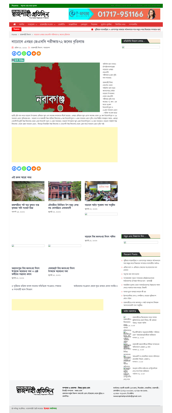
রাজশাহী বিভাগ (36, 47)
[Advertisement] (65, 144)
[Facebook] (14, 53)
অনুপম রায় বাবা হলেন (29, 6)
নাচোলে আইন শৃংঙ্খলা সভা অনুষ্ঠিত (100, 205)
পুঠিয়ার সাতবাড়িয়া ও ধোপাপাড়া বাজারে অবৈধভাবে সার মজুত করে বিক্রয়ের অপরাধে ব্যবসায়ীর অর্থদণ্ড (127, 29)
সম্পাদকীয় (133, 24)
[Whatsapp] (24, 53)
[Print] (34, 53)
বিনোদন (94, 24)
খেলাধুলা (84, 24)
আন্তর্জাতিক (73, 24)
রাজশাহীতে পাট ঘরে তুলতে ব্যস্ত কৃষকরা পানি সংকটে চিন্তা (25, 206)
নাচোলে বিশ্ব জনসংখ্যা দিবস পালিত (100, 236)
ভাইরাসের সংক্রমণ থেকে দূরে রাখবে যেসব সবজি (95, 286)
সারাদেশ (31, 24)
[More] (39, 53)
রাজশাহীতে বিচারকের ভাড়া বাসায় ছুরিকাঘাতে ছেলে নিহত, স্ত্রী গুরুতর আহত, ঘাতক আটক (145, 320)
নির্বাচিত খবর (120, 24)
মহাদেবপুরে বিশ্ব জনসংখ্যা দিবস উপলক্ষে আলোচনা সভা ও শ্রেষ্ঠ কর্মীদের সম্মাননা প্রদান (25, 271)
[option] (61, 5)
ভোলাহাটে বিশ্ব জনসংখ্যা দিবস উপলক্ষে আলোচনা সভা (61, 270)
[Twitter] (19, 53)
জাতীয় (21, 24)
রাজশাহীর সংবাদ (46, 24)
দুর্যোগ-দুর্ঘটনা (106, 24)
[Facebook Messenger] (29, 53)
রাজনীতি (61, 24)
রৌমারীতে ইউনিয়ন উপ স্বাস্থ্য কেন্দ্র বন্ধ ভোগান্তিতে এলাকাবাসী (63, 206)
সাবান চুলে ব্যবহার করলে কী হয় (135, 292)
